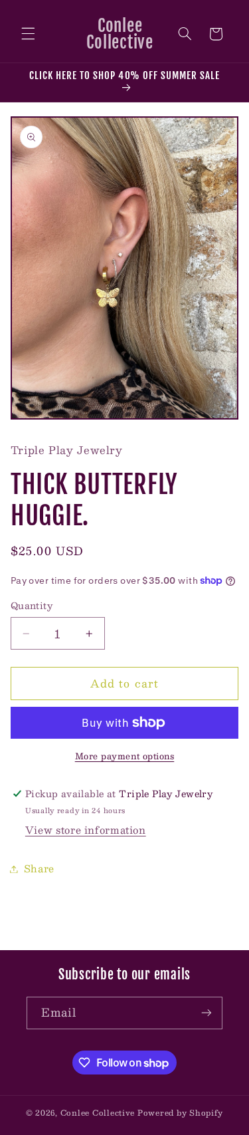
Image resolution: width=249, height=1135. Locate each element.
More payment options (125, 756)
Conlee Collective (97, 1112)
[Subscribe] (206, 1013)
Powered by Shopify (180, 1112)
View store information (85, 830)
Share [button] (39, 868)
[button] (28, 34)
